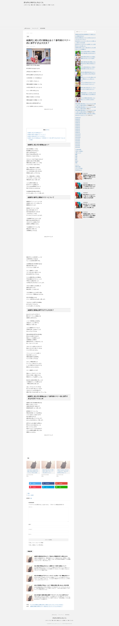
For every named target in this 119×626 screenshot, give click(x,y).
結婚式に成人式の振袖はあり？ (34, 132)
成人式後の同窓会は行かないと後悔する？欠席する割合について (50, 566)
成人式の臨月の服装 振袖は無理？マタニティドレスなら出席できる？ (51, 595)
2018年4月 (77, 127)
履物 (76, 154)
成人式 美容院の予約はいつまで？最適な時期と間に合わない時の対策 (51, 585)
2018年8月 (77, 120)
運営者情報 (42, 28)
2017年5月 (77, 145)
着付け (76, 161)
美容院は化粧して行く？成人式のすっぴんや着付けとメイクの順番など (89, 215)
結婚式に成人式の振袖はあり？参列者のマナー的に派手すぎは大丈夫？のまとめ (46, 138)
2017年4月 (77, 147)
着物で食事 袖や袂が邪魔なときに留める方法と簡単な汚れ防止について (88, 63)
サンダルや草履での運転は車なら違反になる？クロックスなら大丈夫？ (46, 604)
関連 (31, 139)
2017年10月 (78, 137)
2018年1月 (77, 132)
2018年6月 (77, 124)
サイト (30, 534)
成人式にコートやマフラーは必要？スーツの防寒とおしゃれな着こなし (89, 206)
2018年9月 (77, 119)
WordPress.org (78, 170)
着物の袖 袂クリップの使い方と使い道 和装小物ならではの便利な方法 (88, 94)
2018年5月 (77, 125)
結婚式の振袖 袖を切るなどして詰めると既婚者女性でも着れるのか (51, 556)
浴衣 (76, 157)
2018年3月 (77, 129)
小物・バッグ (78, 152)
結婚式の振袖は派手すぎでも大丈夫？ (36, 136)
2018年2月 (77, 130)
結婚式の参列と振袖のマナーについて (36, 134)
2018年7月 (77, 122)
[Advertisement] (59, 16)
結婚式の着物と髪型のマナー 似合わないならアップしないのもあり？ (46, 606)
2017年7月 (77, 142)
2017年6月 (77, 143)
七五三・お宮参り (79, 151)
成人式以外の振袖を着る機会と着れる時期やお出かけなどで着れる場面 (32, 471)
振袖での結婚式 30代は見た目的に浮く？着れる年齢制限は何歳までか (63, 471)
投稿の (77, 166)
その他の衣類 (78, 149)
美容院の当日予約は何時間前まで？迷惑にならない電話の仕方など (89, 177)
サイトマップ (35, 28)
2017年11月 (77, 135)
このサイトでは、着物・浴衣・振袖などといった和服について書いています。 (59, 620)
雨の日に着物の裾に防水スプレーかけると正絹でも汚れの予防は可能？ (88, 74)
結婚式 (32, 495)
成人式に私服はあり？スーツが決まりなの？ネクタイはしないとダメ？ (89, 186)
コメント (30, 506)
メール (30, 529)
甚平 (76, 159)
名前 (30, 524)
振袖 (28, 493)
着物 (76, 162)
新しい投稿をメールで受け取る (36, 545)
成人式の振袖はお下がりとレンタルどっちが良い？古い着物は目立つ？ (52, 575)
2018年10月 (78, 117)
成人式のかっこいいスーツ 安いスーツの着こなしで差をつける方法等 (89, 196)
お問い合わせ (27, 28)
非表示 (47, 129)
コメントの (78, 168)
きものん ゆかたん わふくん (34, 2)
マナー (29, 495)
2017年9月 (77, 139)
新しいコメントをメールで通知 (36, 542)
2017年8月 (77, 140)
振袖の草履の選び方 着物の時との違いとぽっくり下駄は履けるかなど (47, 471)
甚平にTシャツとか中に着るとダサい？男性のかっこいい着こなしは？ (88, 79)
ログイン (77, 165)
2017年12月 (78, 134)
